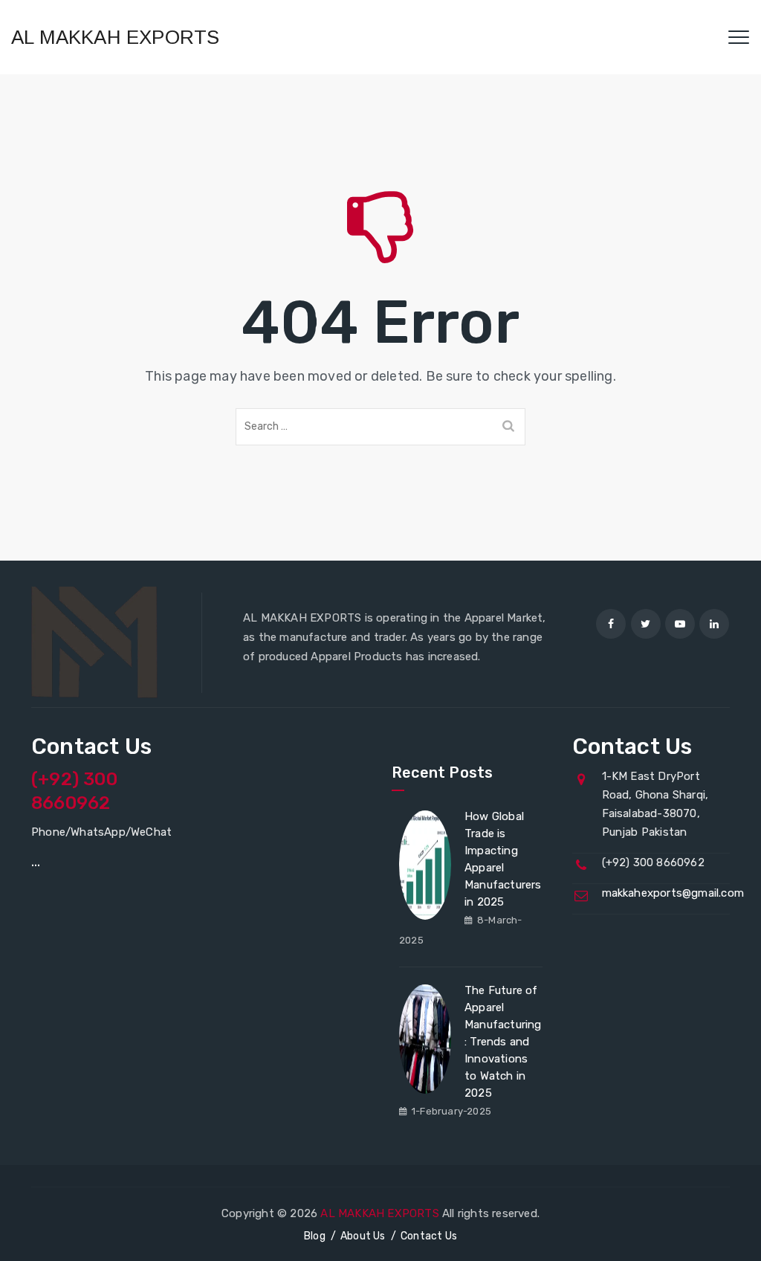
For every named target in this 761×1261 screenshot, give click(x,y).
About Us (363, 1236)
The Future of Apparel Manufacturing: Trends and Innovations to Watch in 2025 (503, 1042)
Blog (315, 1236)
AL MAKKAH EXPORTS (115, 37)
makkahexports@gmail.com (673, 893)
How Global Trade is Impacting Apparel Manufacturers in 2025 (503, 859)
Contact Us (429, 1236)
